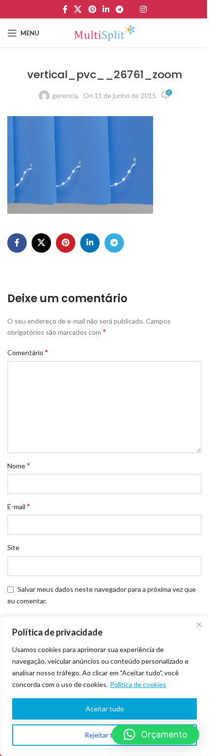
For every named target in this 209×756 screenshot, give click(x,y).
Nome (18, 465)
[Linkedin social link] (105, 9)
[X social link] (78, 9)
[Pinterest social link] (92, 9)
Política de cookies (138, 684)
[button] (155, 734)
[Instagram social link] (143, 9)
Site (13, 547)
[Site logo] (104, 32)
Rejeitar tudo (104, 735)
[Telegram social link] (120, 9)
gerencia (65, 95)
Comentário (27, 352)
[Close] (199, 624)
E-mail (18, 506)
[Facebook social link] (65, 9)
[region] (104, 686)
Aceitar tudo (105, 708)
